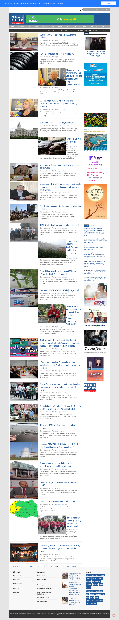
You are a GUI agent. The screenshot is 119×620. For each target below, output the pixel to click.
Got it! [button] (109, 3)
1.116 (31, 566)
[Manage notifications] (113, 615)
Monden (95, 584)
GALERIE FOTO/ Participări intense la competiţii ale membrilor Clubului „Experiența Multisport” (73, 315)
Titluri (63, 40)
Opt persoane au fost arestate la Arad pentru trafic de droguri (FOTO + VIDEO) (95, 54)
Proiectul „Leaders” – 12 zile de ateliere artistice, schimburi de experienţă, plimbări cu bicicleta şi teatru (60, 548)
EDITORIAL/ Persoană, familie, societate (56, 122)
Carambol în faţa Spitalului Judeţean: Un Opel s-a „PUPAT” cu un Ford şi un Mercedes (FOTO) (60, 407)
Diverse (68, 26)
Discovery (94, 578)
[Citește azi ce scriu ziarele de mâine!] (17, 23)
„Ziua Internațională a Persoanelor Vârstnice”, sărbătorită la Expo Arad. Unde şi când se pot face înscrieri (60, 365)
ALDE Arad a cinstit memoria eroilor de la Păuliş (59, 225)
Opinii (52, 26)
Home (12, 26)
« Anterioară (15, 566)
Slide (61, 126)
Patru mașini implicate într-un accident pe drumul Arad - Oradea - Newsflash (94, 253)
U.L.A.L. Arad (93, 26)
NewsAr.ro (61, 614)
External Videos (96, 581)
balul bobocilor (90, 575)
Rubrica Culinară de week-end (94, 591)
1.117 (37, 566)
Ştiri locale (21, 26)
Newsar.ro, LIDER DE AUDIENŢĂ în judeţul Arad (59, 290)
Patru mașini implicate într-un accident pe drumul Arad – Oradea (94, 256)
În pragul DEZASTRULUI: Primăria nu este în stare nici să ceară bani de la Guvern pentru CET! (60, 445)
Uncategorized (71, 193)
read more (95, 58)
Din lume (44, 26)
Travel (96, 597)
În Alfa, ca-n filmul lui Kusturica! (73, 140)
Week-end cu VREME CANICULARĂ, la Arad (57, 501)
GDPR (102, 26)
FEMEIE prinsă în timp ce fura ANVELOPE (57, 53)
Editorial (88, 581)
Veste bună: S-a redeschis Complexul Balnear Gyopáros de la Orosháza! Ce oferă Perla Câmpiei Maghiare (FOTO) (95, 271)
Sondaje (60, 26)
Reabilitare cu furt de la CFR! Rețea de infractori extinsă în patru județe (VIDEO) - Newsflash (94, 230)
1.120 (56, 566)
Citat (97, 575)
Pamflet (88, 588)
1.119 (50, 566)
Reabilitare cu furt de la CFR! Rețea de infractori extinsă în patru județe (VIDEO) (43, 30)
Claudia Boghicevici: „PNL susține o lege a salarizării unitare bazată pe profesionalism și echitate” (58, 103)
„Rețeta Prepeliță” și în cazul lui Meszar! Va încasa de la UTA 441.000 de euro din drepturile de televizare (95, 240)
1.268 (67, 566)
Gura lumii (77, 26)
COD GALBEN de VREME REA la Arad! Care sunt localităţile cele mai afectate (72, 247)
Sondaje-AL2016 (100, 594)
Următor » (74, 566)
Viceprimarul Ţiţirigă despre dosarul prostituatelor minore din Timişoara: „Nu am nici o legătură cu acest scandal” (61, 187)
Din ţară (36, 26)
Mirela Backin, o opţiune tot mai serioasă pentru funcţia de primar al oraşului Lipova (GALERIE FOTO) (60, 387)
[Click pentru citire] (25, 30)
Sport (29, 26)
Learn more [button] (60, 3)
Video (84, 26)
